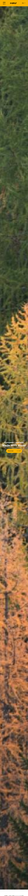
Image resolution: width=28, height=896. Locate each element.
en (23, 3)
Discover (11, 451)
